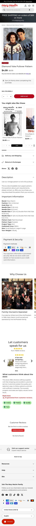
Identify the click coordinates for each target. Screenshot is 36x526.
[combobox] (18, 10)
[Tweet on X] (9, 169)
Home (3, 25)
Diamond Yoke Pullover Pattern (15, 25)
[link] (12, 121)
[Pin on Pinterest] (16, 169)
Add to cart (24, 96)
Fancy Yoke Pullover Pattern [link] (12, 137)
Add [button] (17, 145)
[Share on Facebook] (13, 169)
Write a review (18, 430)
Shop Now (29, 1)
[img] (18, 349)
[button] (29, 10)
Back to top (18, 457)
